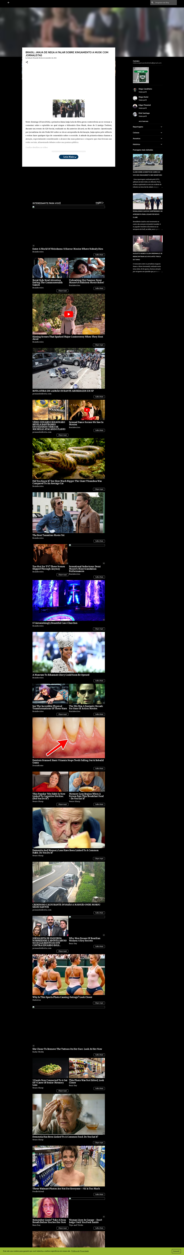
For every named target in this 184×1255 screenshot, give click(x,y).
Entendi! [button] (176, 1251)
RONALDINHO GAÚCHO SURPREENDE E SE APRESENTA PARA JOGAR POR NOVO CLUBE (147, 214)
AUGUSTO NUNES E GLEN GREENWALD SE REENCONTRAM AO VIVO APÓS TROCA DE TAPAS (147, 256)
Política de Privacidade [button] (80, 1251)
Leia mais (68, 157)
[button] (27, 62)
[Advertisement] (69, 83)
